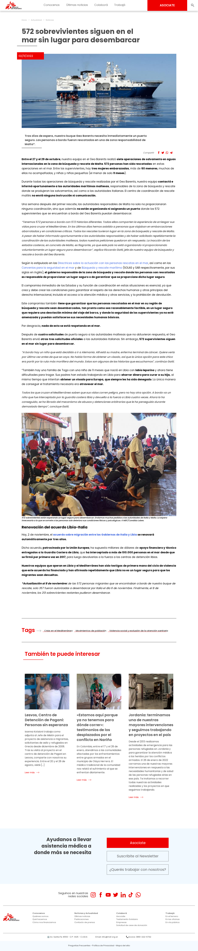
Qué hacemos (39, 919)
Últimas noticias (82, 916)
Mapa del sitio (123, 945)
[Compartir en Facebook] (158, 152)
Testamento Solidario (127, 919)
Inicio (24, 20)
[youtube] (108, 894)
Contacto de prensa (84, 922)
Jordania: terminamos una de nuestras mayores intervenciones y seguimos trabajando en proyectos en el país (151, 725)
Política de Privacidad (103, 945)
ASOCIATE (167, 5)
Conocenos (38, 913)
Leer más (30, 772)
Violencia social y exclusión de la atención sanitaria (138, 630)
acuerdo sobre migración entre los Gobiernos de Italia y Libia (95, 534)
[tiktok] (130, 894)
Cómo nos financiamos (44, 922)
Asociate (138, 842)
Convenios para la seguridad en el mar (48, 268)
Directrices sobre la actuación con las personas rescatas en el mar (103, 263)
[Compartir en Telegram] (171, 152)
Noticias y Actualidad (86, 913)
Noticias (50, 20)
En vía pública (172, 922)
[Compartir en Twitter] (162, 152)
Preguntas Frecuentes (79, 945)
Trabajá (170, 913)
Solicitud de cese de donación (131, 925)
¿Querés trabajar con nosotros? (137, 869)
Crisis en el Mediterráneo (58, 630)
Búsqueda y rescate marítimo (102, 268)
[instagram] (93, 894)
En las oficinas (173, 919)
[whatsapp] (138, 894)
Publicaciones (81, 919)
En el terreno (172, 916)
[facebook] (100, 894)
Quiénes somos (40, 916)
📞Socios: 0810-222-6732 (138, 936)
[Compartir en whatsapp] (167, 152)
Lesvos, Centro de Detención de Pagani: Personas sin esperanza (46, 720)
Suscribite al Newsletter (138, 856)
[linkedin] (123, 894)
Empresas (121, 922)
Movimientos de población (91, 630)
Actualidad (36, 20)
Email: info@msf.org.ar (106, 936)
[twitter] (115, 894)
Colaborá (121, 913)
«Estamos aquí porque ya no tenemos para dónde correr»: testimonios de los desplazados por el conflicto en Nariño (97, 727)
